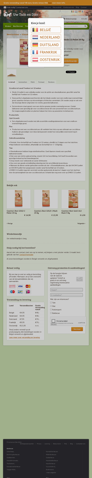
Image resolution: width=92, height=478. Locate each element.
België (45, 29)
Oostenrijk (50, 59)
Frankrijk (48, 52)
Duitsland (49, 44)
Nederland (50, 37)
